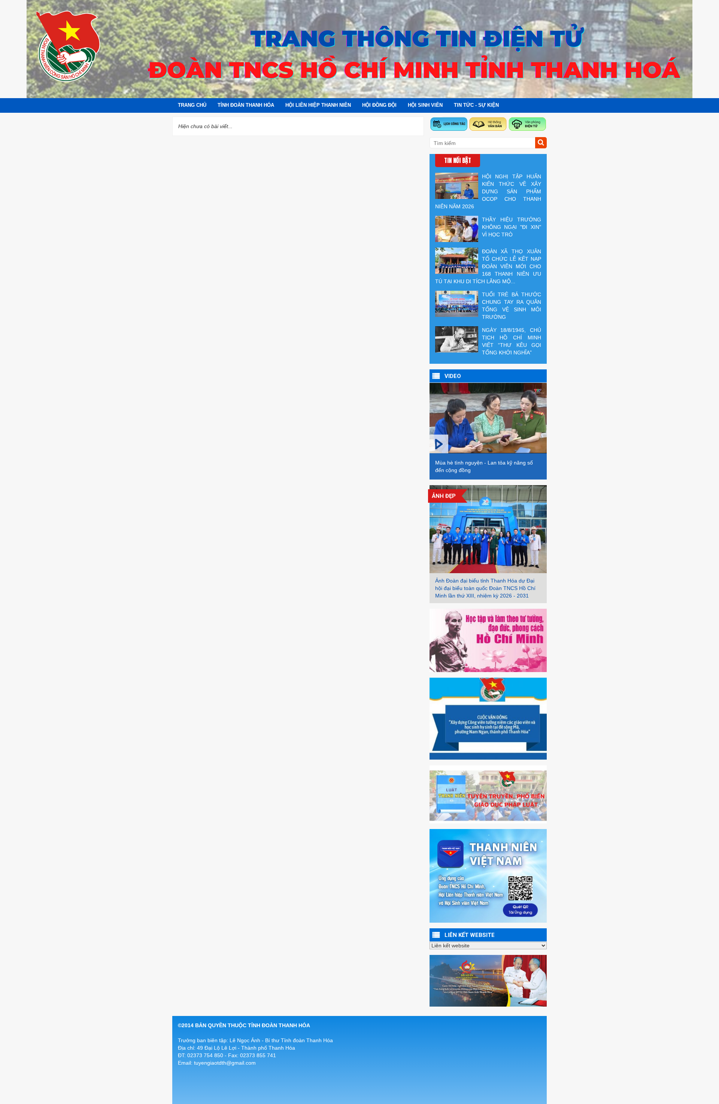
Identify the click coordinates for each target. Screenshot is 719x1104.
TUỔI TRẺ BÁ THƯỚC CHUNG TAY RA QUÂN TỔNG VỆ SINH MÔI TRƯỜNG (511, 305)
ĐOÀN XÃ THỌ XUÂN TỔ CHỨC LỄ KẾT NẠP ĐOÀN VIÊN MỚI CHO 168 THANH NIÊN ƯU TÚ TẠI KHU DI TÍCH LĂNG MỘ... (488, 266)
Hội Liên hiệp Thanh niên (318, 105)
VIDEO (453, 376)
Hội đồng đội (379, 105)
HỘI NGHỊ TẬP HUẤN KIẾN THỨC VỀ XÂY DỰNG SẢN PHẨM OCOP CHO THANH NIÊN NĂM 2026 (488, 191)
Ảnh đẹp (444, 496)
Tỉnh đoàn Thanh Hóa (246, 105)
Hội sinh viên (425, 105)
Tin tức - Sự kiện (476, 105)
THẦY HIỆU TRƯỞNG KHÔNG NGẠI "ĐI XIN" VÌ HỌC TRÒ (511, 227)
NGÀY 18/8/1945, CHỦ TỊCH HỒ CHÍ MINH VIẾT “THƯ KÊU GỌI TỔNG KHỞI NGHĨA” (511, 341)
